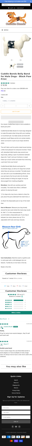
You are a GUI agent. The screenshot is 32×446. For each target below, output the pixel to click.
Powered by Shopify (21, 432)
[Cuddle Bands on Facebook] (13, 427)
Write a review (18, 278)
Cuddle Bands (13, 432)
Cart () (12, 8)
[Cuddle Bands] (16, 19)
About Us (16, 382)
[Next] (20, 60)
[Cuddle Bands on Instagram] (19, 427)
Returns (16, 387)
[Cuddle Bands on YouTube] (16, 427)
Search (16, 380)
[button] (5, 83)
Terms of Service (16, 393)
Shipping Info (16, 385)
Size (2, 97)
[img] (4, 324)
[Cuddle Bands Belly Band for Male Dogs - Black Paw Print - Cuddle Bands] (16, 45)
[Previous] (12, 60)
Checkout (20, 8)
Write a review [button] (16, 312)
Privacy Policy (16, 390)
